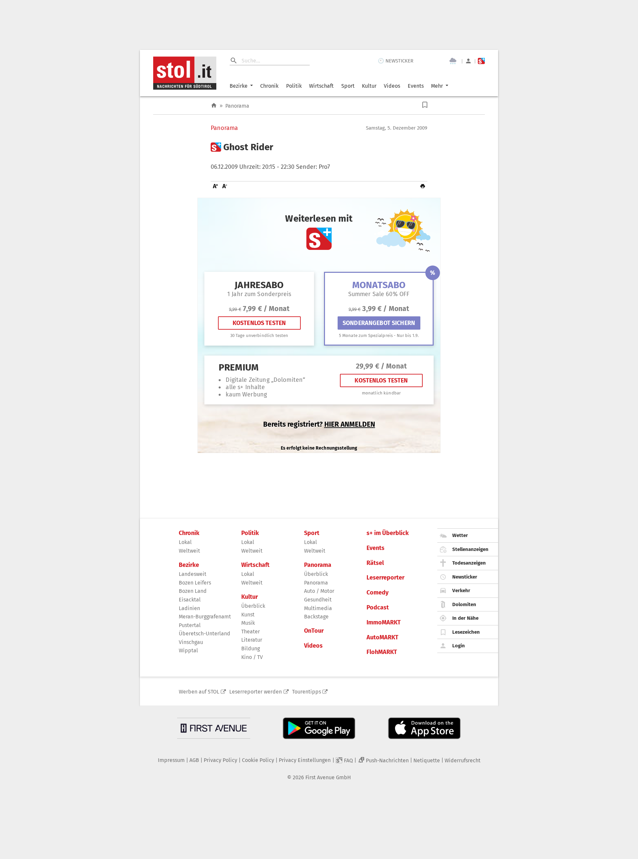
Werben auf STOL (199, 692)
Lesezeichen (466, 632)
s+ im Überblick (388, 533)
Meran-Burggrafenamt (205, 616)
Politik (294, 86)
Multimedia (318, 608)
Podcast (378, 607)
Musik (248, 623)
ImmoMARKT (384, 622)
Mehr (437, 86)
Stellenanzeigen (470, 549)
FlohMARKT (382, 652)
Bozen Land (193, 591)
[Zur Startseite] (214, 105)
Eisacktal (190, 599)
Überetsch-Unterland (204, 633)
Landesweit (192, 574)
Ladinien (189, 608)
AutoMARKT (382, 637)
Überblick (253, 606)
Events (416, 86)
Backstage (316, 616)
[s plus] (481, 60)
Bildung (250, 648)
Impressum (171, 760)
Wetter (460, 535)
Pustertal (190, 625)
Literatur (251, 640)
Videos (392, 86)
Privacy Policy (220, 760)
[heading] (319, 147)
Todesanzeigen (469, 563)
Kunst (248, 614)
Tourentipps (306, 692)
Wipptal (188, 650)
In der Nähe (465, 618)
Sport (348, 86)
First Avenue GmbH (328, 777)
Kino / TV (252, 657)
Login (458, 646)
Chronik (269, 86)
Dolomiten (464, 604)
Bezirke (239, 86)
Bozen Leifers (195, 583)
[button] (424, 105)
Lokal (185, 542)
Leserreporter (385, 577)
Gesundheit (318, 599)
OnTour (314, 630)
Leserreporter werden (255, 692)
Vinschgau (191, 642)
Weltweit (189, 551)
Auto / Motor (319, 591)
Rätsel (375, 563)
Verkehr (461, 590)
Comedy (377, 592)
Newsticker (464, 577)
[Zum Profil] (468, 60)
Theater (250, 631)
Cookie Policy (258, 760)
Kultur (369, 86)
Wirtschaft (321, 86)
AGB (194, 760)
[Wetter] (453, 61)
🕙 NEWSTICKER (395, 61)
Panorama (237, 106)
